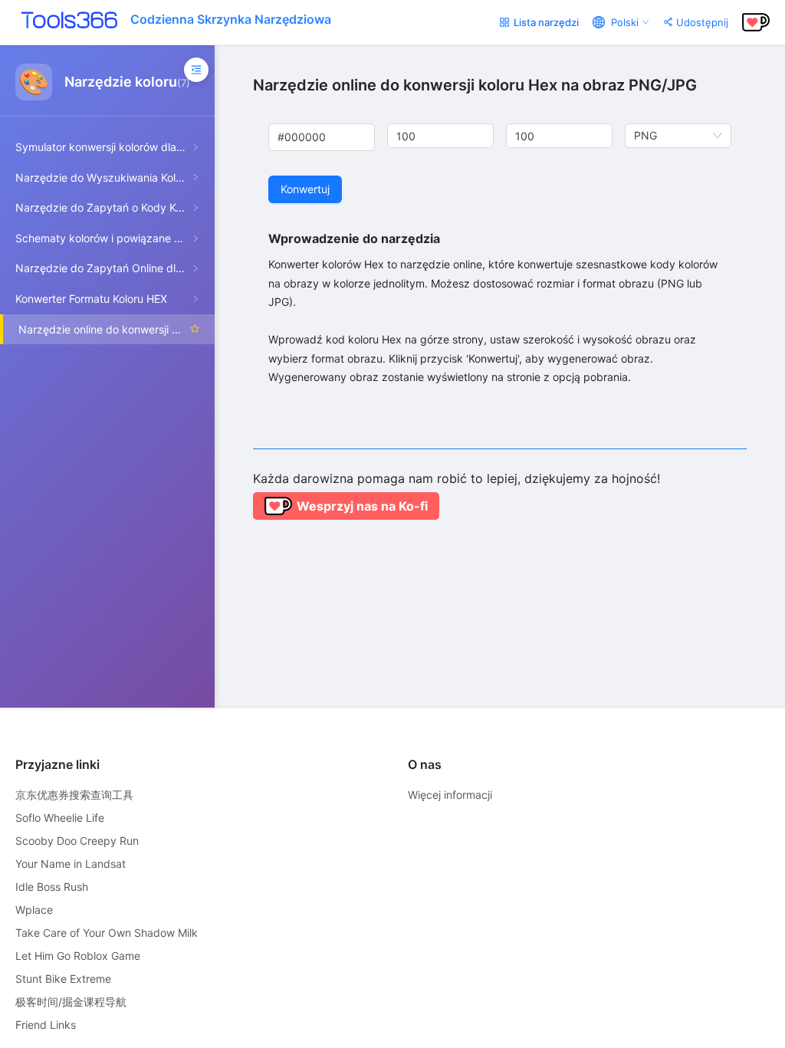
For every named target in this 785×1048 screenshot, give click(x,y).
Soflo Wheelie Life (59, 817)
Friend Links (45, 1024)
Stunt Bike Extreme (63, 978)
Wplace (34, 909)
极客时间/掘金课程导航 (70, 1001)
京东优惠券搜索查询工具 (74, 794)
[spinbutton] (440, 135)
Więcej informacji (450, 794)
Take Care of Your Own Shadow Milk (106, 932)
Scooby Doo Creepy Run (77, 840)
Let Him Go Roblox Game (77, 955)
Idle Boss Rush (51, 886)
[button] (484, 130)
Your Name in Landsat (70, 863)
